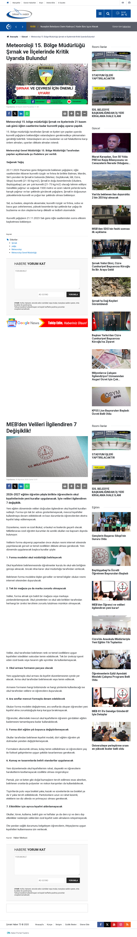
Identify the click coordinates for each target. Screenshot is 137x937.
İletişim (59, 924)
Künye (49, 924)
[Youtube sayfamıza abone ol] (114, 924)
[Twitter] (15, 113)
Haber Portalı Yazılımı (20, 933)
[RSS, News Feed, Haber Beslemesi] (127, 924)
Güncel (25, 37)
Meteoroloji (17, 249)
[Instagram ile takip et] (120, 924)
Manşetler (16, 3)
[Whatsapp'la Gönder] (27, 113)
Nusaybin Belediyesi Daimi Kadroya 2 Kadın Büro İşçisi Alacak (69, 26)
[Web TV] (122, 2)
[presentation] (16, 26)
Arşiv (41, 3)
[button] (71, 113)
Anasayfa (13, 37)
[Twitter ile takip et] (107, 924)
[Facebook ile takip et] (100, 924)
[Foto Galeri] (129, 2)
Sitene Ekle (50, 3)
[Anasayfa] (7, 3)
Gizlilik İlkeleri (71, 924)
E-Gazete (61, 3)
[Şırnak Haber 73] (19, 13)
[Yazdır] (65, 113)
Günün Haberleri (30, 3)
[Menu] (100, 13)
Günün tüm (121, 26)
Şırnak (14, 243)
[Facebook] (9, 113)
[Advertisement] (47, 628)
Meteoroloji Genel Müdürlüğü (24, 252)
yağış (14, 246)
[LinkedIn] (21, 113)
